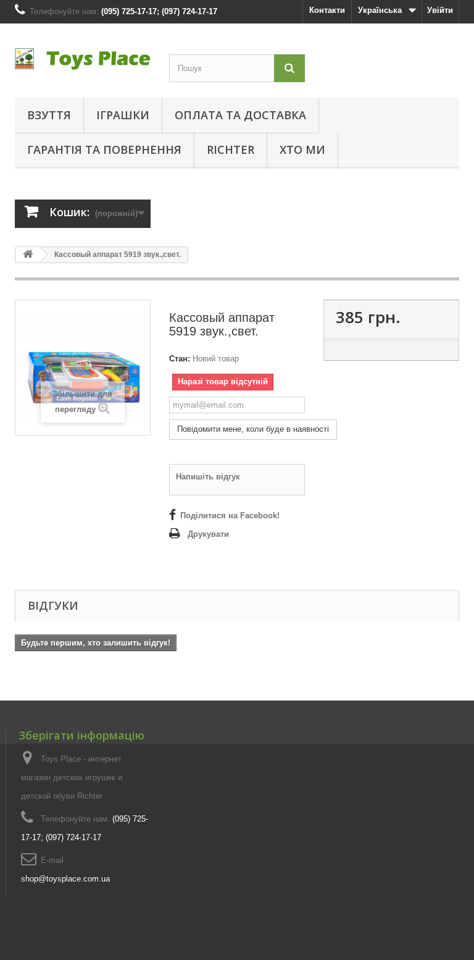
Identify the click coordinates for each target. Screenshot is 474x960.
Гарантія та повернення (104, 149)
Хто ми (302, 149)
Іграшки (122, 114)
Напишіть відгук (208, 476)
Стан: (179, 358)
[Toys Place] (83, 59)
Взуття (49, 114)
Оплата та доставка (240, 114)
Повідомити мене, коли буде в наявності (253, 429)
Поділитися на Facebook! (230, 515)
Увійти (440, 10)
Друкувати (208, 534)
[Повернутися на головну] (28, 255)
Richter (230, 149)
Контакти (327, 10)
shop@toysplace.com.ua (65, 878)
